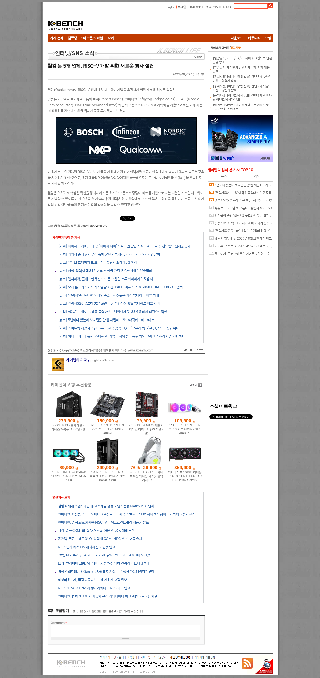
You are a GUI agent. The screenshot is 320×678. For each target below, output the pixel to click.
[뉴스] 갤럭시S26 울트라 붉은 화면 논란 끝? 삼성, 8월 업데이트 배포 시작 (108, 304)
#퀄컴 (57, 226)
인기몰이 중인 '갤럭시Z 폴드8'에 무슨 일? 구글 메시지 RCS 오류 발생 (240, 217)
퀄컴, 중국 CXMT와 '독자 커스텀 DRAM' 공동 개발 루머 (95, 531)
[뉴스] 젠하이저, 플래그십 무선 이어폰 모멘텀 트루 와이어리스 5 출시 (104, 279)
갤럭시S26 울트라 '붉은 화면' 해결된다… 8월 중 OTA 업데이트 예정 (241, 202)
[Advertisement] (188, 22)
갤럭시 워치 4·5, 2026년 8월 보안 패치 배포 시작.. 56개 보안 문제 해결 (240, 240)
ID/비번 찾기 (196, 7)
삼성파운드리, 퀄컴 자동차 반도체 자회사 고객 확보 (91, 580)
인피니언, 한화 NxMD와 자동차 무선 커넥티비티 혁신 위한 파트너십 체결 (106, 596)
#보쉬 (85, 226)
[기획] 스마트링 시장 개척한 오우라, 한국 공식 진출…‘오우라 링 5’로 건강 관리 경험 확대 (117, 328)
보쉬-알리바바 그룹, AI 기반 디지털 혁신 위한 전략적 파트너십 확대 (103, 564)
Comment (59, 623)
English (171, 7)
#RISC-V (102, 226)
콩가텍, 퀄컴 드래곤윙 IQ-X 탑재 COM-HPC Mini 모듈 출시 (99, 539)
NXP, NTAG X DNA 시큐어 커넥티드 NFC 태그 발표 (93, 588)
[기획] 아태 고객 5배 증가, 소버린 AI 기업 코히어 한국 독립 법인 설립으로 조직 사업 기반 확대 (120, 336)
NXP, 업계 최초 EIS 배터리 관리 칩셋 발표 (85, 547)
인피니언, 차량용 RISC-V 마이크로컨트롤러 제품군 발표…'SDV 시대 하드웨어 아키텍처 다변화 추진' (126, 514)
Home (196, 57)
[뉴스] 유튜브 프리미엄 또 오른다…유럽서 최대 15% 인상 (96, 263)
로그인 (182, 7)
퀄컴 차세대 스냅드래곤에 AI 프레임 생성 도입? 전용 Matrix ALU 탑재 (105, 506)
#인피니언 (76, 226)
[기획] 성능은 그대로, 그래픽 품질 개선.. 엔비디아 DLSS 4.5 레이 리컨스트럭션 (111, 312)
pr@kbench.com (102, 360)
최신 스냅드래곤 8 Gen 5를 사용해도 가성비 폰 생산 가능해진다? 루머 (105, 572)
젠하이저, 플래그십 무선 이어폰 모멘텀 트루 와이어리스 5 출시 (239, 255)
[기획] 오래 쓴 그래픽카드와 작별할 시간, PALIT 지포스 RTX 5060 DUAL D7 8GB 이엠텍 (119, 287)
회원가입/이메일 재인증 (218, 7)
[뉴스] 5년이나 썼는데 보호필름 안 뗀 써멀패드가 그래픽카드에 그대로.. (106, 320)
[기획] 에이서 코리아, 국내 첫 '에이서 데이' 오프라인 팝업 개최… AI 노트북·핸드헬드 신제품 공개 (123, 246)
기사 (257, 176)
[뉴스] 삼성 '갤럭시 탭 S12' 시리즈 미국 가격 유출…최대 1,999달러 (104, 271)
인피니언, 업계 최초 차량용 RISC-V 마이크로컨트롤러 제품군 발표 (102, 522)
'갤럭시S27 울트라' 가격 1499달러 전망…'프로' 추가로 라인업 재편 (241, 232)
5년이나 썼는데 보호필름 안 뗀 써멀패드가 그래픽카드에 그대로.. (240, 186)
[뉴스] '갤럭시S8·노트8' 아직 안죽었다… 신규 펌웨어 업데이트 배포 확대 (107, 295)
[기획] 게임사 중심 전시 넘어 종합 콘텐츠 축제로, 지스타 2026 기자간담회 (108, 254)
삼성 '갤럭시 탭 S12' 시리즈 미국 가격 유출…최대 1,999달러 (240, 225)
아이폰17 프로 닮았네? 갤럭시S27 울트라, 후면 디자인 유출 (241, 247)
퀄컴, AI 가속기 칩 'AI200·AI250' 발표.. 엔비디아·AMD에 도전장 (103, 555)
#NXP (93, 226)
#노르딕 (65, 226)
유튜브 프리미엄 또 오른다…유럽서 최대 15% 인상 (241, 209)
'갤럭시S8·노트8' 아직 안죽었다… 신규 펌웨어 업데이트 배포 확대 (240, 194)
